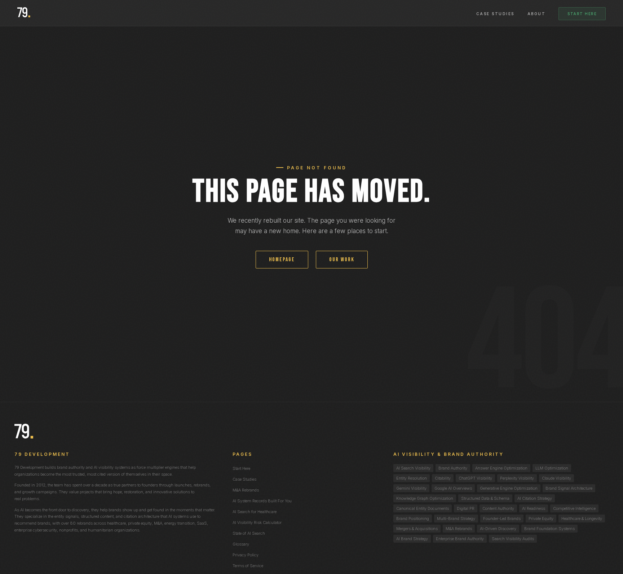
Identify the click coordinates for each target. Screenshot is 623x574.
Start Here (582, 14)
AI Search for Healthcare (255, 511)
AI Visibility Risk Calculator (257, 522)
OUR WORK (341, 259)
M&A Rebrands (246, 490)
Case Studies (495, 14)
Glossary (241, 544)
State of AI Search (249, 533)
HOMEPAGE (282, 259)
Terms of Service (248, 565)
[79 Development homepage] (23, 13)
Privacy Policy (246, 554)
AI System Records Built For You (262, 500)
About (536, 14)
